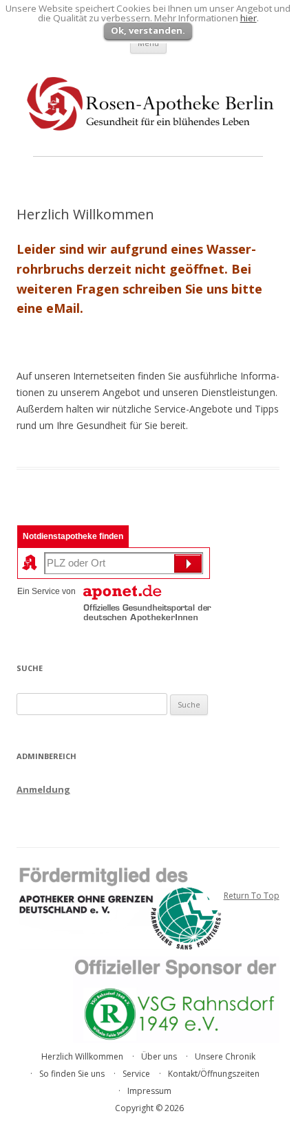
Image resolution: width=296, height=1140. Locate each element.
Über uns (159, 1056)
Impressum (149, 1091)
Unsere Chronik (225, 1056)
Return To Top (251, 895)
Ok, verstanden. (148, 30)
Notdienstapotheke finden (73, 536)
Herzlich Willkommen (82, 1056)
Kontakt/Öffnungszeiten (214, 1073)
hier (248, 18)
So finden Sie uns (72, 1073)
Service (136, 1073)
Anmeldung (43, 789)
